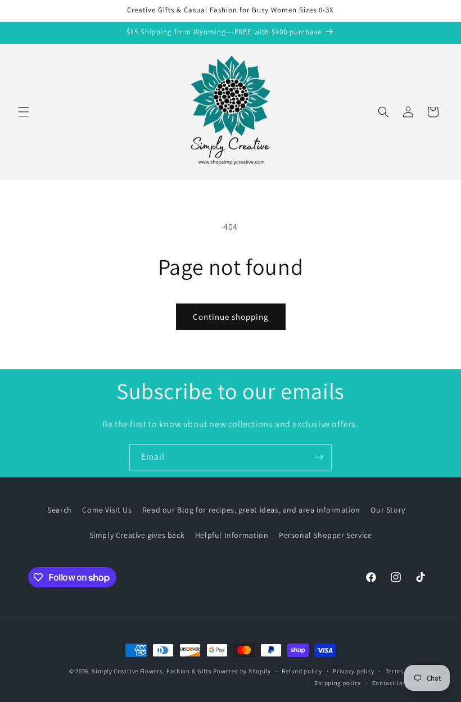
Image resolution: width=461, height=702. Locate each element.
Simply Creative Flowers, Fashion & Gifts (151, 671)
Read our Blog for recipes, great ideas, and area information (251, 510)
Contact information (402, 683)
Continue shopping (231, 316)
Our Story (387, 510)
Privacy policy (353, 671)
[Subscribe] (318, 457)
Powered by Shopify (242, 671)
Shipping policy (337, 683)
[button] (23, 111)
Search (59, 510)
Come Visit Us (107, 510)
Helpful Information (231, 535)
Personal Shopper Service (325, 535)
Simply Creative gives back (137, 535)
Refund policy (302, 671)
